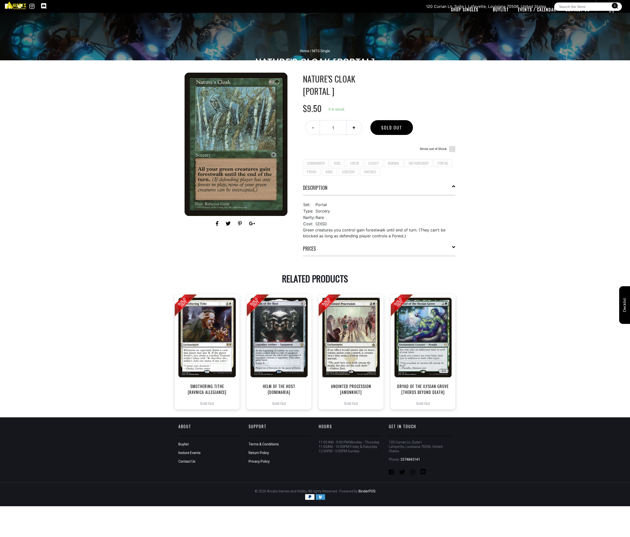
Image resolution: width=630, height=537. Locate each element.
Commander (316, 163)
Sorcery (348, 171)
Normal (393, 163)
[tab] (379, 189)
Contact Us (186, 461)
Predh (311, 171)
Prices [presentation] (309, 248)
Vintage (370, 171)
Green (354, 163)
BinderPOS (367, 491)
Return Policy (259, 453)
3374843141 (410, 459)
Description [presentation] (315, 187)
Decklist (625, 305)
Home (304, 51)
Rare (329, 171)
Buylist (183, 444)
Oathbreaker (418, 163)
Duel (337, 163)
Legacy (373, 163)
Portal (443, 163)
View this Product (209, 351)
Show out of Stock (433, 149)
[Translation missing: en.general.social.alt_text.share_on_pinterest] (240, 224)
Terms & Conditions (264, 444)
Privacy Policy (259, 461)
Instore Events (189, 453)
